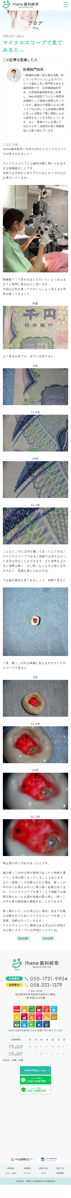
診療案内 (27, 1168)
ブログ (43, 1173)
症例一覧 (60, 1168)
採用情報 (60, 1173)
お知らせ (20, 36)
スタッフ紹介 (11, 1173)
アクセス (27, 1173)
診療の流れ (43, 1168)
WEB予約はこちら (35, 1070)
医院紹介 (11, 1168)
